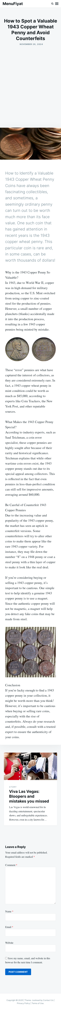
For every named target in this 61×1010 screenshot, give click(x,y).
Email (9, 927)
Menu (56, 3)
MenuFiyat (13, 3)
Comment (11, 865)
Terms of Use (38, 1003)
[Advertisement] (30, 86)
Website (9, 942)
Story (13, 787)
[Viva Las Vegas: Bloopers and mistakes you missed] (30, 766)
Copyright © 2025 (15, 1000)
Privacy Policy (23, 1003)
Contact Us (48, 1000)
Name (9, 911)
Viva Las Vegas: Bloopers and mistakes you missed (29, 796)
